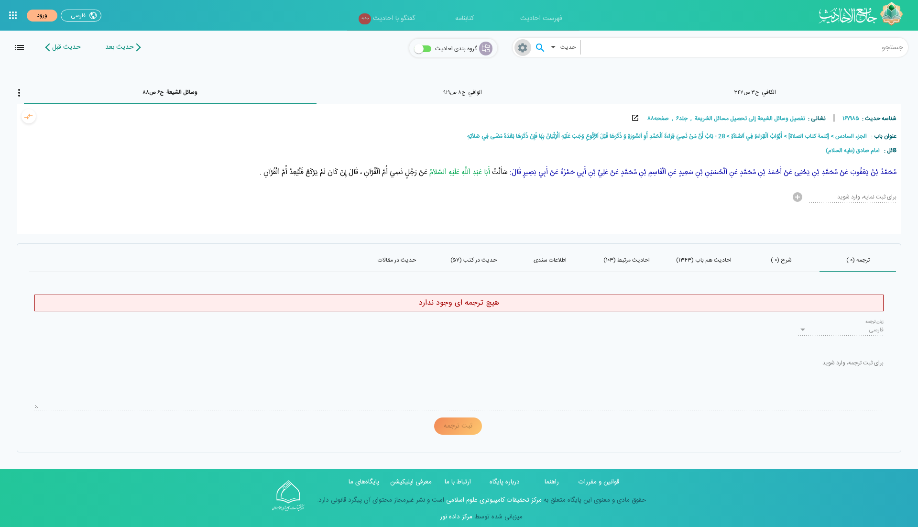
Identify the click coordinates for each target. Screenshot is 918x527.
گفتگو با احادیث (388, 18)
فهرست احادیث (541, 18)
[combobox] (744, 47)
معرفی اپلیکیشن (411, 482)
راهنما (552, 482)
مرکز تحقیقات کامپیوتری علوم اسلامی (493, 500)
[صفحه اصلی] (864, 15)
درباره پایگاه (505, 482)
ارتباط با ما (458, 482)
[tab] (755, 92)
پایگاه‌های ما (364, 482)
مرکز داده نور (456, 517)
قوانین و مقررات (599, 482)
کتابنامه (464, 18)
